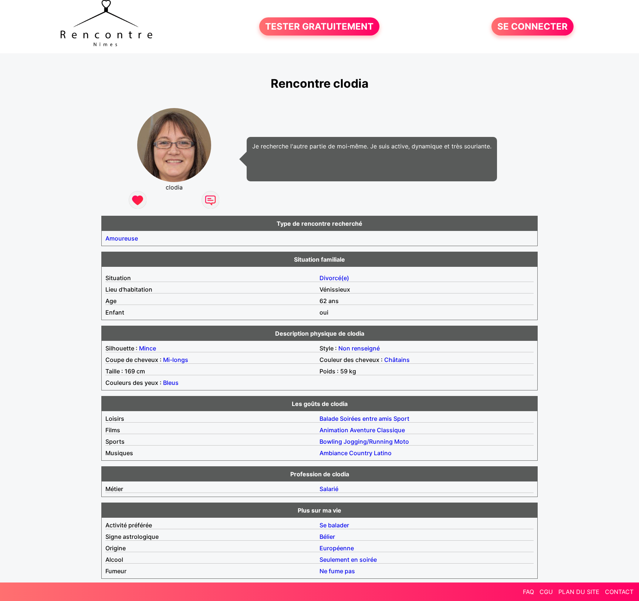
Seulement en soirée (348, 559)
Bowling (331, 441)
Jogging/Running (368, 441)
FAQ (528, 591)
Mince (147, 348)
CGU (546, 591)
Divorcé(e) (334, 278)
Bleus (171, 382)
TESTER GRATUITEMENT (319, 26)
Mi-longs (175, 359)
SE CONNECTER (532, 26)
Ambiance (334, 453)
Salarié (329, 489)
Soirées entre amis (366, 418)
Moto (401, 441)
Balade (329, 418)
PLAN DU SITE (578, 591)
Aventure (362, 430)
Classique (391, 430)
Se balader (334, 525)
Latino (383, 453)
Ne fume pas (337, 571)
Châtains (397, 359)
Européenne (337, 548)
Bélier (327, 536)
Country (360, 453)
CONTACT (619, 591)
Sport (401, 418)
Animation (334, 430)
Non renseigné (359, 348)
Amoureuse (121, 238)
